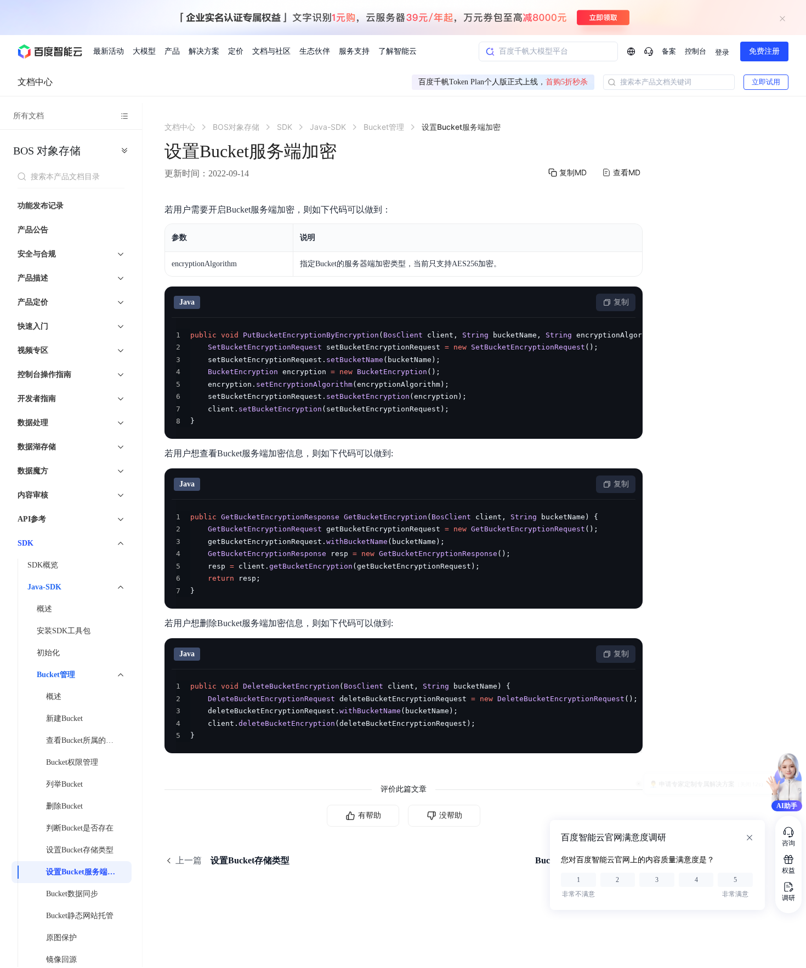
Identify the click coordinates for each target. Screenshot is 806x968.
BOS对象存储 (47, 151)
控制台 (695, 51)
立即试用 (766, 82)
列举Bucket (64, 784)
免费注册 (764, 51)
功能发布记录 (41, 206)
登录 (722, 52)
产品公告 (33, 230)
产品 (172, 51)
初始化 (48, 653)
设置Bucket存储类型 (79, 850)
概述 (44, 609)
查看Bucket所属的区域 (83, 740)
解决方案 (204, 51)
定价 (235, 51)
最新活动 (108, 51)
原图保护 (61, 937)
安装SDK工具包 (63, 631)
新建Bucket (64, 718)
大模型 (144, 51)
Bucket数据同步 (72, 894)
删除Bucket (64, 806)
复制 (621, 302)
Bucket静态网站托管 (79, 916)
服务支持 (354, 51)
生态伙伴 (314, 51)
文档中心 (35, 82)
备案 (669, 51)
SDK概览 (42, 565)
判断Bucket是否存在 (79, 828)
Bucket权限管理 (72, 762)
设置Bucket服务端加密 (84, 872)
